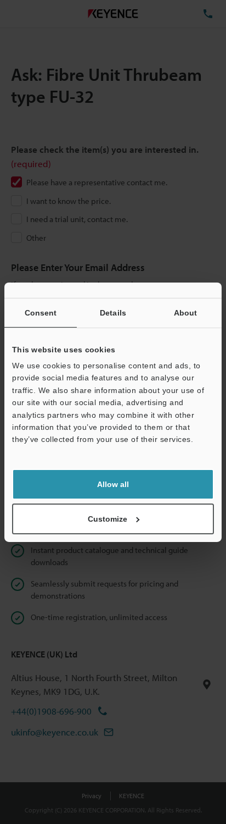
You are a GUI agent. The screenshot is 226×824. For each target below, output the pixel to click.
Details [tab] (113, 312)
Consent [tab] (41, 312)
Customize (107, 519)
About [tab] (185, 312)
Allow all (113, 484)
